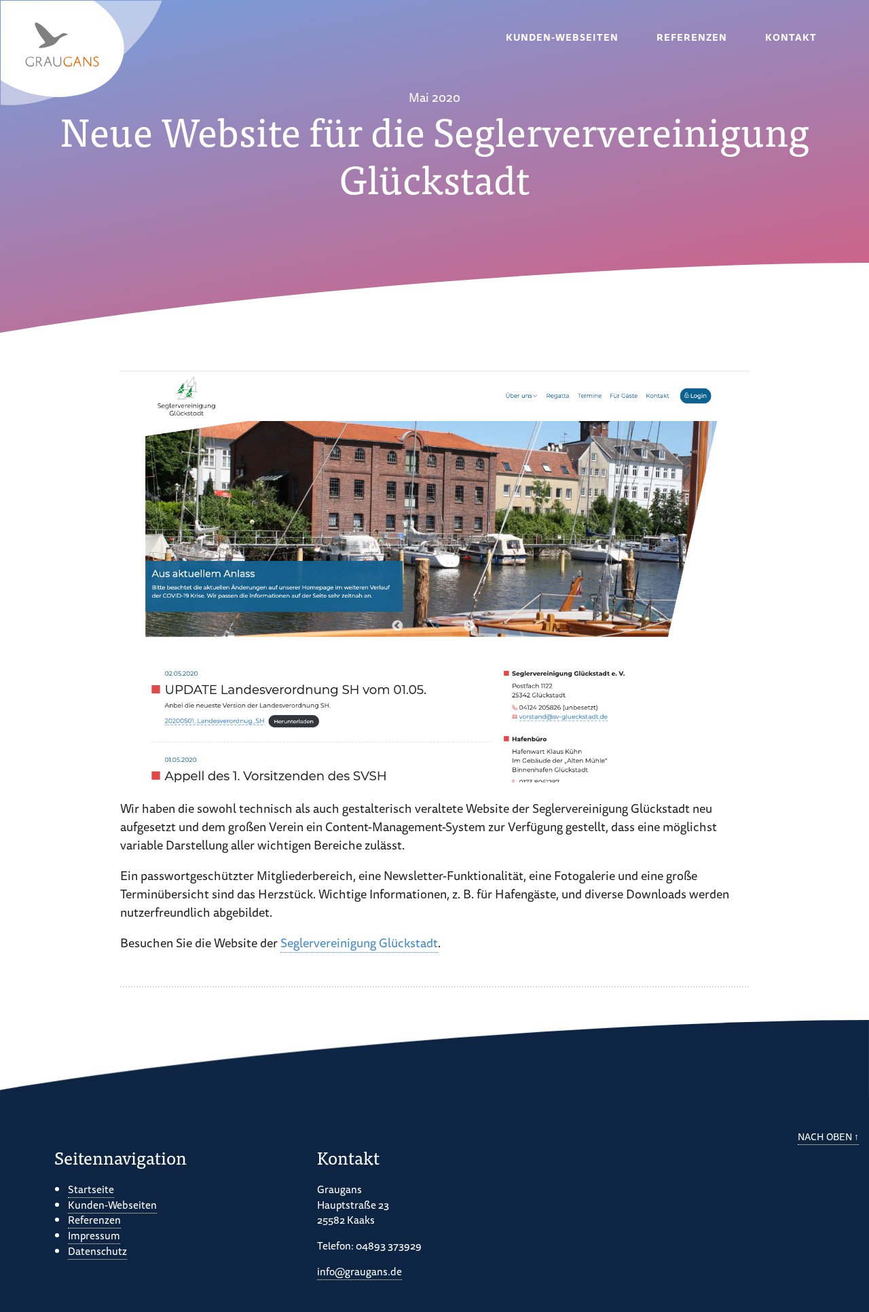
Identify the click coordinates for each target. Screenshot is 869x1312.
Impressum (94, 1235)
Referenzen (692, 37)
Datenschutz (97, 1251)
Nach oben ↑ (828, 1136)
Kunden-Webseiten (562, 37)
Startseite (91, 1189)
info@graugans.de (359, 1271)
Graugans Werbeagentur (82, 53)
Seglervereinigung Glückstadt (359, 942)
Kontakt (791, 37)
